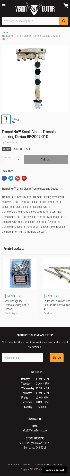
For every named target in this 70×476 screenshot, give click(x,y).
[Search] (63, 21)
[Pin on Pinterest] (24, 178)
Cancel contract (55, 469)
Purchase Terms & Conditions (48, 464)
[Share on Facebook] (4, 178)
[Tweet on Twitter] (10, 178)
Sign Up (56, 357)
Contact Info (13, 464)
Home (5, 32)
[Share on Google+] (17, 178)
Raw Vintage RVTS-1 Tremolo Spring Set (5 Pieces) (16, 305)
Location (27, 464)
